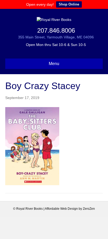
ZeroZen (89, 209)
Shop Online (69, 4)
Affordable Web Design (61, 209)
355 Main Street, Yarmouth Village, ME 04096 (56, 37)
